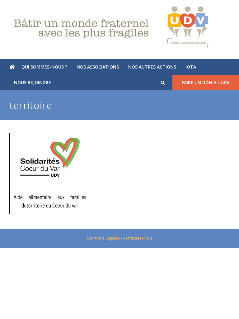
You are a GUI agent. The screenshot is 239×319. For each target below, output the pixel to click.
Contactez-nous (137, 238)
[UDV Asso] (119, 27)
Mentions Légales (103, 238)
